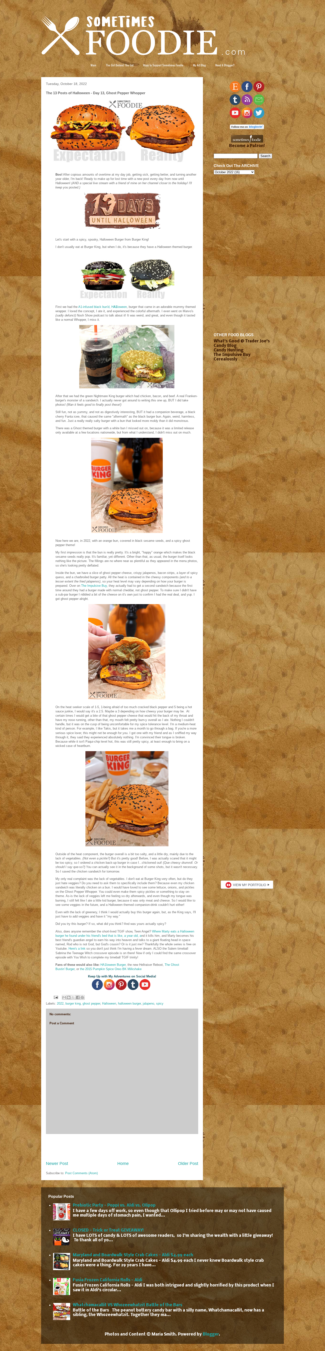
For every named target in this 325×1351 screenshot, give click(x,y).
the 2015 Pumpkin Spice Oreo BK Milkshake (111, 969)
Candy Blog (225, 346)
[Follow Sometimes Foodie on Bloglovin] (247, 128)
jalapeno (148, 1003)
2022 (60, 1003)
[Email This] (64, 997)
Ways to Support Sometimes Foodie (163, 65)
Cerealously (225, 359)
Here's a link (77, 948)
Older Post (188, 1163)
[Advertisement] (122, 1147)
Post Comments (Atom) (81, 1173)
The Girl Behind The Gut (119, 65)
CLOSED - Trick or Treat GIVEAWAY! (108, 1230)
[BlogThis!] (68, 997)
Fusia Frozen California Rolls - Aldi (107, 1280)
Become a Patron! (247, 146)
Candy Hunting (228, 350)
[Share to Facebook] (77, 997)
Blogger (211, 1334)
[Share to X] (73, 997)
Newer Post (57, 1163)
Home (123, 1163)
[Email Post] (55, 997)
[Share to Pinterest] (82, 997)
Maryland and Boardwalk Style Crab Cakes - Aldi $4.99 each (133, 1255)
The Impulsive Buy (94, 585)
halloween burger (129, 1003)
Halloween (109, 1003)
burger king (73, 1003)
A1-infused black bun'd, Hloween (102, 307)
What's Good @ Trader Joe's (242, 341)
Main (93, 65)
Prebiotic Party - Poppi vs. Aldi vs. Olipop (114, 1205)
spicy (159, 1003)
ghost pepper (91, 1003)
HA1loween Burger (113, 964)
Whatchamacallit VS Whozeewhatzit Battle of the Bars (127, 1305)
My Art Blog (199, 65)
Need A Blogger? (225, 65)
